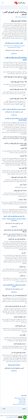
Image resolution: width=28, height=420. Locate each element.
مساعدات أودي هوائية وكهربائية (14, 47)
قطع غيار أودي (22, 401)
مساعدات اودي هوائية (11, 218)
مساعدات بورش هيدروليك (20, 397)
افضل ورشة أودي (21, 399)
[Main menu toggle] (2, 2)
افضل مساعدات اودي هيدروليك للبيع (14, 43)
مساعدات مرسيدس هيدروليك (19, 404)
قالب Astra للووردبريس (11, 417)
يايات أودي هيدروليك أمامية (19, 45)
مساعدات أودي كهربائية (21, 218)
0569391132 (14, 53)
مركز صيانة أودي (21, 402)
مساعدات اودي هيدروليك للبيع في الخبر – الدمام (14, 109)
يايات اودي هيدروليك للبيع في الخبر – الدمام (14, 216)
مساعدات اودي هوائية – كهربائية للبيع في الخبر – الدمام (14, 285)
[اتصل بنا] (25, 417)
